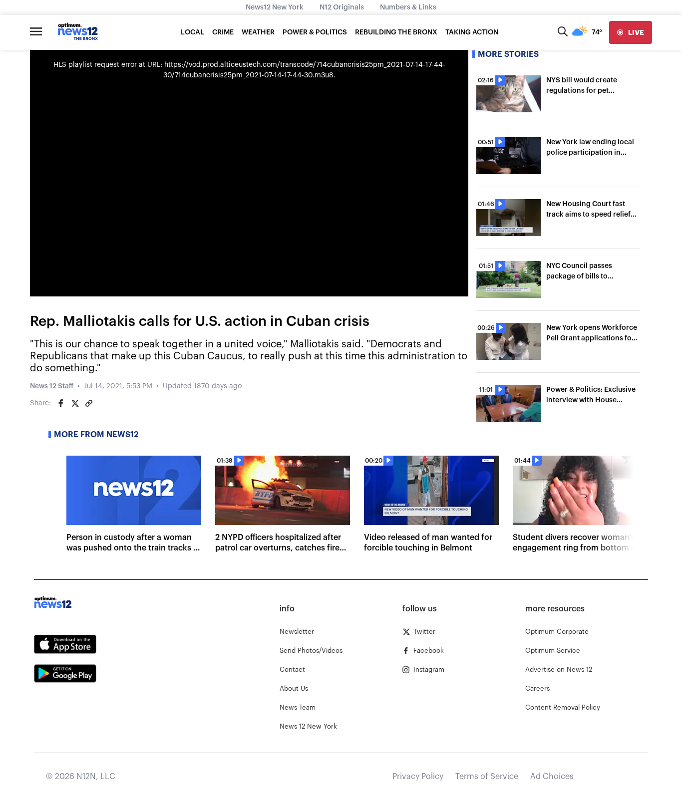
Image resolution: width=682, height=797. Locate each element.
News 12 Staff (51, 386)
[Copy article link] (89, 403)
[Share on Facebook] (61, 403)
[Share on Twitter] (75, 403)
